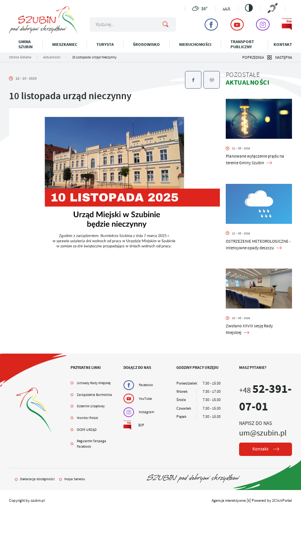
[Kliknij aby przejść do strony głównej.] (43, 32)
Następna (283, 57)
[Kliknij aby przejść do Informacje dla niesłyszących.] (272, 8)
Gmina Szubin (25, 44)
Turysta (105, 44)
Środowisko (146, 44)
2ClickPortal (282, 500)
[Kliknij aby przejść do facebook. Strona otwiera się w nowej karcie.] (211, 24)
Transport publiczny (242, 44)
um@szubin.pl (262, 433)
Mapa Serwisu (74, 479)
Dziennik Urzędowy (91, 406)
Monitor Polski (87, 418)
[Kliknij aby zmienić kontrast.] (249, 8)
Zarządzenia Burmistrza (94, 394)
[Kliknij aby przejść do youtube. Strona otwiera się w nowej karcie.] (237, 24)
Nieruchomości (195, 44)
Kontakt (283, 44)
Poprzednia (253, 57)
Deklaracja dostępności (37, 479)
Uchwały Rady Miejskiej (94, 383)
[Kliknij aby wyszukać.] (166, 25)
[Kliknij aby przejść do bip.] (287, 24)
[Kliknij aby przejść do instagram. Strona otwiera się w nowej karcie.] (262, 24)
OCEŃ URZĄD (87, 429)
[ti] (249, 500)
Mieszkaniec (64, 44)
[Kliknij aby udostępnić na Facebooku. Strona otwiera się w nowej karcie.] (193, 80)
